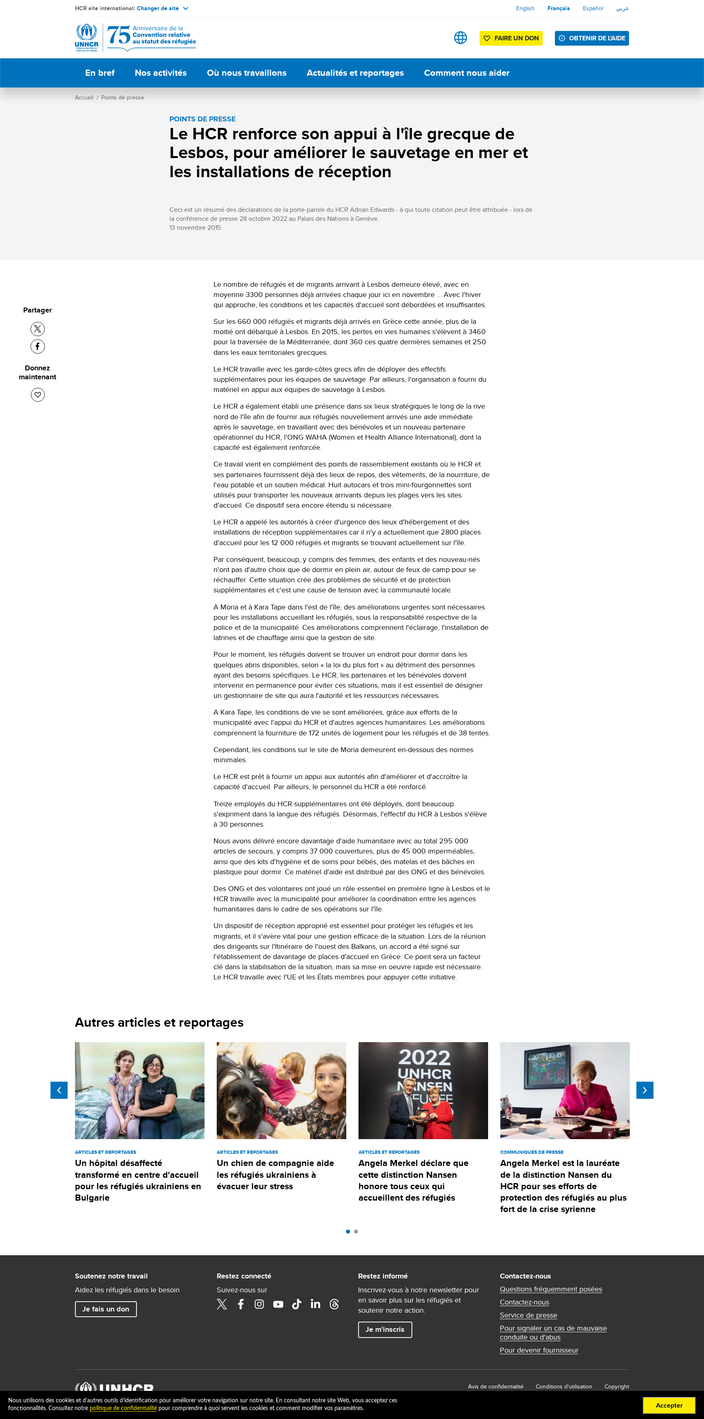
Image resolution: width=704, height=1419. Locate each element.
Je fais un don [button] (105, 1309)
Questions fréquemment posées (551, 1289)
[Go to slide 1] (350, 1234)
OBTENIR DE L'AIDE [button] (597, 38)
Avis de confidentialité (496, 1386)
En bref (99, 72)
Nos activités (161, 72)
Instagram (259, 1304)
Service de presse (528, 1315)
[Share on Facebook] (38, 346)
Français (559, 8)
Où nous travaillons (246, 72)
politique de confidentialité (123, 1408)
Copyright (617, 1386)
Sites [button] (460, 37)
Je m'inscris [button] (385, 1329)
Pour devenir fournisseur (539, 1350)
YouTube (278, 1304)
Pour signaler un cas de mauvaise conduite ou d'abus (553, 1333)
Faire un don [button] (517, 38)
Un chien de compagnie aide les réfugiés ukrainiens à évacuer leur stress (275, 1174)
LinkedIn (315, 1304)
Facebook (240, 1304)
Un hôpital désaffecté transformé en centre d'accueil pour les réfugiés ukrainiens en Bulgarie (138, 1180)
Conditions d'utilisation (564, 1386)
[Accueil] (132, 37)
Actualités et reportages (355, 72)
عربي (622, 8)
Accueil (84, 97)
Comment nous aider (467, 72)
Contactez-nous (524, 1302)
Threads (334, 1304)
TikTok (297, 1304)
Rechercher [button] (435, 37)
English (525, 8)
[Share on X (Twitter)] (38, 329)
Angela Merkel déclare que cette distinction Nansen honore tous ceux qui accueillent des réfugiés (414, 1180)
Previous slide (59, 1090)
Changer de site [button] (158, 8)
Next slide (644, 1090)
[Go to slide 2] (358, 1234)
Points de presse (122, 97)
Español (593, 8)
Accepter (669, 1405)
